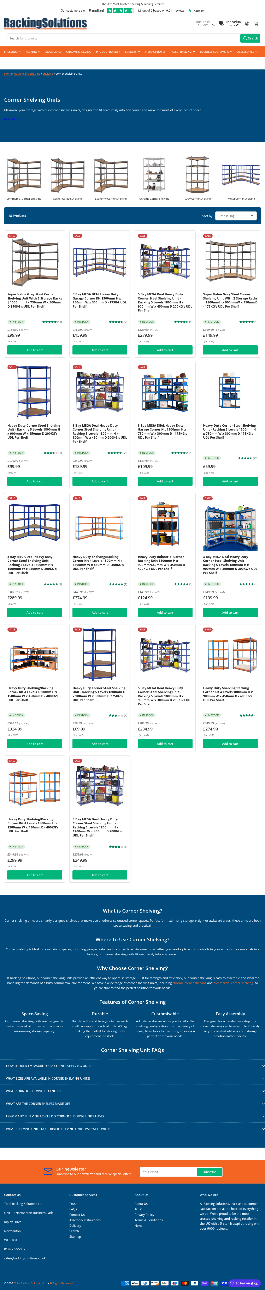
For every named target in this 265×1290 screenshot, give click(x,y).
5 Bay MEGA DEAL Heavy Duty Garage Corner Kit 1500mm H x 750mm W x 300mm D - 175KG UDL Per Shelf (99, 300)
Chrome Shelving (78, 52)
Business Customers (214, 52)
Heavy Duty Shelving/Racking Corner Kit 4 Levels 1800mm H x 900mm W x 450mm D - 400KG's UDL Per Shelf (228, 694)
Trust (73, 1204)
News (138, 1225)
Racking (31, 52)
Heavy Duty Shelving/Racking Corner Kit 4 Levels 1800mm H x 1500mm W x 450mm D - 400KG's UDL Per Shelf (32, 694)
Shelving (10, 52)
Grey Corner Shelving (198, 198)
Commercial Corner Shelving (23, 198)
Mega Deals (53, 52)
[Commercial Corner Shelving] (23, 174)
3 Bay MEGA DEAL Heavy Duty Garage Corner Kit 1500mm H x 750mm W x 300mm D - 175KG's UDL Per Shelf (162, 431)
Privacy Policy (144, 1214)
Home (8, 73)
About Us (141, 1204)
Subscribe (209, 1172)
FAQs (73, 1209)
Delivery (75, 1225)
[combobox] (133, 38)
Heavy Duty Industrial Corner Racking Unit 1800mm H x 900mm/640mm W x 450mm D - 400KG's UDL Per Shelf (162, 563)
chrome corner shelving (189, 983)
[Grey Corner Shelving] (197, 174)
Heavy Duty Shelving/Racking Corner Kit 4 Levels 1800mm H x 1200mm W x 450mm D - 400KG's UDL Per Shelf (32, 825)
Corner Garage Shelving (67, 198)
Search (74, 1231)
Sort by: (207, 216)
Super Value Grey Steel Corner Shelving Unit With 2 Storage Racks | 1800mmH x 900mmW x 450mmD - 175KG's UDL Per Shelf (230, 300)
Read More (11, 119)
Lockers (130, 52)
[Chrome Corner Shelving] (154, 174)
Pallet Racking (181, 52)
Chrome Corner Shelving (154, 198)
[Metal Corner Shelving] (241, 174)
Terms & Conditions (149, 1220)
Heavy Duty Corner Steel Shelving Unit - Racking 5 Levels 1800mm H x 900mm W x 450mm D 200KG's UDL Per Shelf (33, 431)
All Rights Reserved (61, 1283)
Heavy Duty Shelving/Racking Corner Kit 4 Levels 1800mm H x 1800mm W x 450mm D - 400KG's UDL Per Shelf (98, 563)
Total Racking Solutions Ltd (30, 1283)
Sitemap (75, 1236)
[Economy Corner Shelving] (110, 174)
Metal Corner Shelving (241, 198)
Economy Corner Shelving (111, 198)
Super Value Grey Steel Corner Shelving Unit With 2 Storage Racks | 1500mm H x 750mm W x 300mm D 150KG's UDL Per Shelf (34, 300)
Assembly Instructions (85, 1220)
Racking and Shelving (27, 73)
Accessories (245, 52)
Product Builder (108, 52)
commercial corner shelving (233, 983)
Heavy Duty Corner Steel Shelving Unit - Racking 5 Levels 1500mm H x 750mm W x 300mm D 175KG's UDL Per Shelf (229, 431)
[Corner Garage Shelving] (67, 174)
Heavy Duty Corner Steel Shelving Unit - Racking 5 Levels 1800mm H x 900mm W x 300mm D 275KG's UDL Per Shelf (99, 694)
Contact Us (77, 1214)
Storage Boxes (155, 52)
